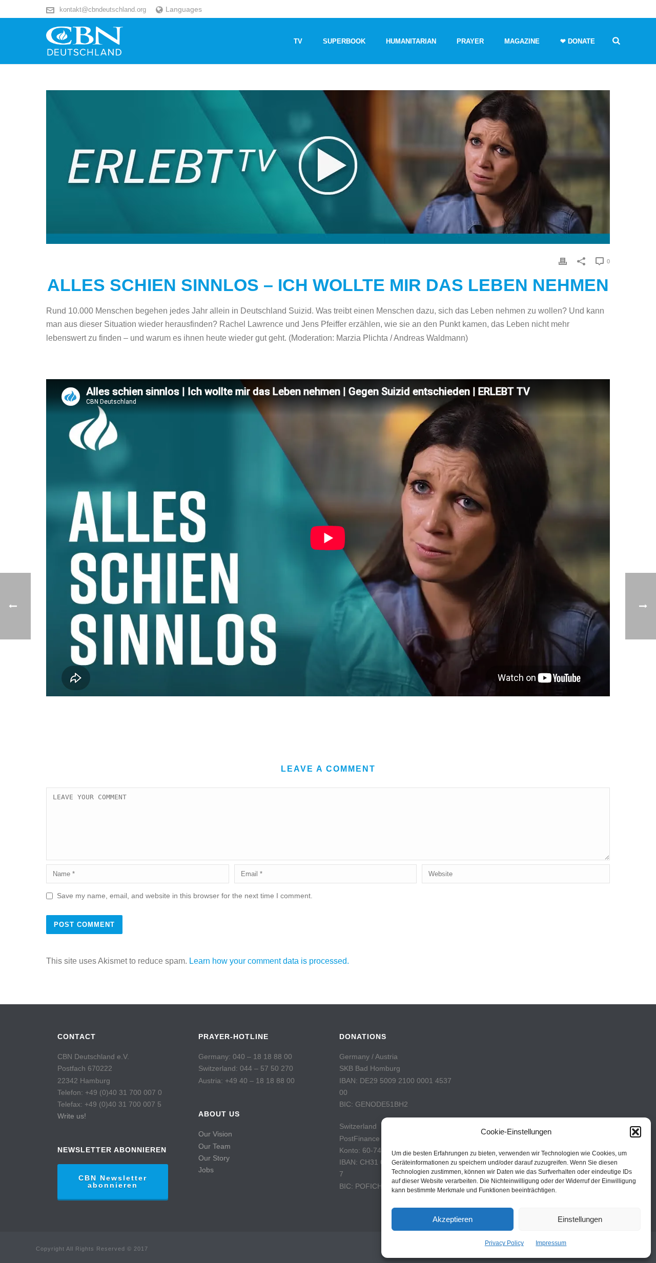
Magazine (522, 41)
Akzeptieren (453, 1219)
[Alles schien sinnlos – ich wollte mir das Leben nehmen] (328, 167)
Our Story (214, 1158)
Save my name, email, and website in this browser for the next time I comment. (185, 896)
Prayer (470, 41)
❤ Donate (577, 41)
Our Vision (215, 1134)
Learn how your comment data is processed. (269, 961)
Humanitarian (411, 41)
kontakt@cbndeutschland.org (102, 9)
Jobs (206, 1170)
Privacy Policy (504, 1243)
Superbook (344, 41)
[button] (635, 1132)
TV (298, 41)
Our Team (214, 1146)
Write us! (71, 1116)
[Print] (563, 261)
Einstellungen (580, 1219)
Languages (184, 9)
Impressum (551, 1243)
